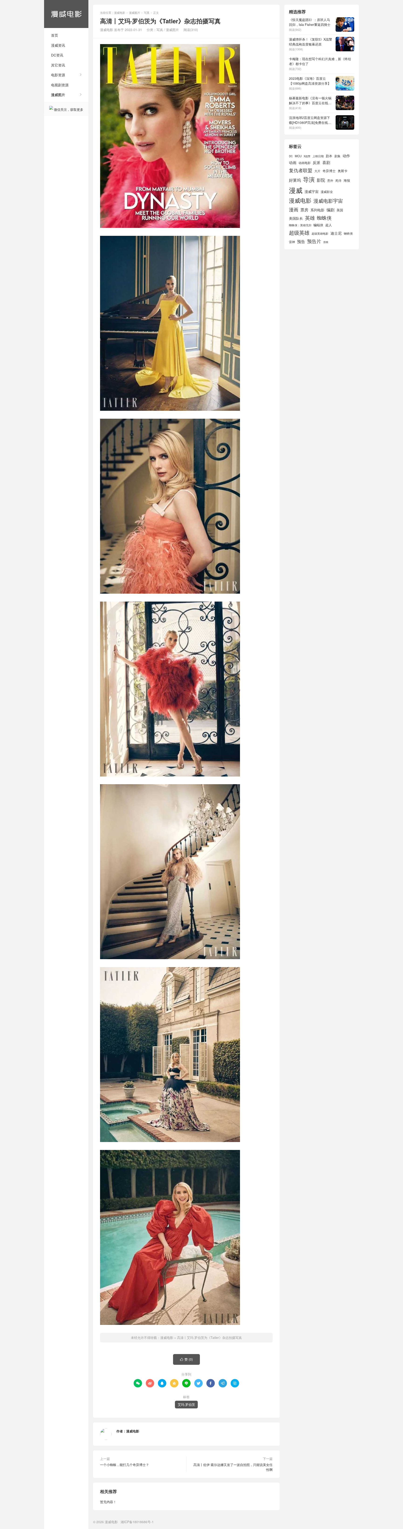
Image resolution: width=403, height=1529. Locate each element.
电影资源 (58, 74)
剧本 (329, 155)
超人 (328, 225)
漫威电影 (66, 14)
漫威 (295, 190)
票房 (304, 209)
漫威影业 (327, 191)
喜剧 (326, 162)
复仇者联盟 (300, 170)
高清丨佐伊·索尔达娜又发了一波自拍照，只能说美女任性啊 (233, 1467)
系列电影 (317, 209)
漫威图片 (58, 94)
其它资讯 (58, 65)
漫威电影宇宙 (328, 200)
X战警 (307, 156)
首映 (325, 242)
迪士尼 (336, 233)
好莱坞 (295, 180)
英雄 (310, 217)
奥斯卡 (342, 170)
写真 (146, 12)
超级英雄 (299, 232)
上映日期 (318, 156)
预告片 (314, 241)
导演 (309, 179)
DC (291, 156)
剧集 (337, 156)
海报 (347, 180)
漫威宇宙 (312, 191)
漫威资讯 (58, 45)
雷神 (292, 242)
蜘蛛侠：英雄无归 (300, 225)
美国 (340, 210)
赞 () (186, 1359)
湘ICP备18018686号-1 (137, 1521)
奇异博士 (329, 170)
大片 (317, 171)
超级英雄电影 (320, 233)
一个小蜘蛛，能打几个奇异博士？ (124, 1464)
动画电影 (305, 163)
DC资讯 (57, 54)
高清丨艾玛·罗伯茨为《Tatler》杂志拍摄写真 (209, 1337)
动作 (346, 155)
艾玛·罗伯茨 (186, 1404)
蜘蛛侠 (324, 217)
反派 (316, 162)
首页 (54, 35)
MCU (298, 156)
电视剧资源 (60, 84)
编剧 (330, 209)
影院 (321, 180)
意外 (330, 180)
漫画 (293, 209)
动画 (292, 162)
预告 (301, 241)
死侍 (338, 180)
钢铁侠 (348, 233)
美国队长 (296, 218)
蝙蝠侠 (318, 225)
